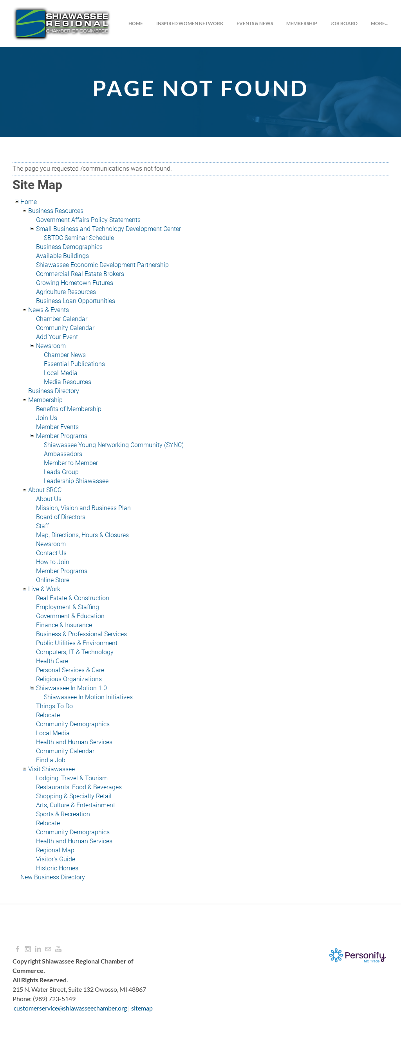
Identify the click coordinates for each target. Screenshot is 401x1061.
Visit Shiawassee (51, 769)
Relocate (48, 715)
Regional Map (55, 850)
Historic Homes (57, 868)
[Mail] (48, 949)
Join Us (46, 418)
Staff (42, 526)
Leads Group (61, 472)
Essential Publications (74, 364)
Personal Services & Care (70, 670)
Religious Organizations (69, 679)
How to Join (52, 562)
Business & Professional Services (81, 634)
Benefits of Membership (68, 409)
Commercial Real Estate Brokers (80, 274)
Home (135, 23)
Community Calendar (65, 328)
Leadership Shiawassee (76, 481)
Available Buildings (62, 256)
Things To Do (54, 706)
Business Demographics (69, 247)
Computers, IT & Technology (75, 652)
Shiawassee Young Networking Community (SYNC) (114, 445)
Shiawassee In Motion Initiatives (88, 697)
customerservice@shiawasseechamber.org (70, 1008)
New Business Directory (52, 877)
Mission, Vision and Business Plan (83, 508)
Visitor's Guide (55, 859)
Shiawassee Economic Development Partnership (102, 265)
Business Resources (55, 211)
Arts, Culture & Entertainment (75, 805)
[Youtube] (58, 949)
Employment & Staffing (67, 607)
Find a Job (50, 760)
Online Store (52, 580)
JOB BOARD (344, 23)
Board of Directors (60, 517)
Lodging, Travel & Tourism (72, 778)
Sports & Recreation (63, 814)
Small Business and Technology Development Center (108, 229)
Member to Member (71, 463)
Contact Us (51, 553)
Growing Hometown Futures (74, 283)
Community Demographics (73, 724)
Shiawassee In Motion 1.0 (71, 688)
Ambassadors (63, 454)
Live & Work (44, 589)
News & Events (48, 310)
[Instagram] (28, 949)
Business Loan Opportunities (75, 301)
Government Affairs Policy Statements (88, 220)
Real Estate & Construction (72, 598)
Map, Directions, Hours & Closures (82, 535)
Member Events (57, 427)
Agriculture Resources (66, 292)
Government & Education (70, 616)
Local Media (61, 373)
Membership (301, 23)
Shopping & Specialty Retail (74, 796)
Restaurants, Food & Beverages (79, 787)
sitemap (142, 1008)
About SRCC (44, 490)
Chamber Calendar (61, 319)
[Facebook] (17, 949)
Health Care (52, 661)
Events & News (255, 23)
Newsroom (51, 346)
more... (379, 23)
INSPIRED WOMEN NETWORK (189, 23)
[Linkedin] (38, 949)
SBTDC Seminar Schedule (79, 238)
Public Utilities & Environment (76, 643)
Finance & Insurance (64, 625)
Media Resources (67, 382)
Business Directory (53, 391)
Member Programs (61, 436)
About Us (48, 499)
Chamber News (65, 355)
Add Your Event (57, 337)
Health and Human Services (74, 742)
